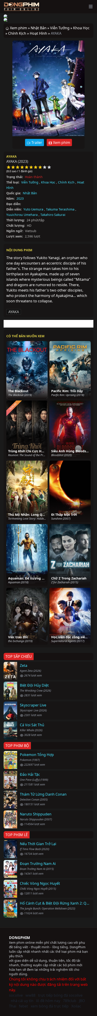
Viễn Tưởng (29, 182)
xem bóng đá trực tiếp (50, 1006)
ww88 (30, 995)
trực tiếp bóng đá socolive (60, 995)
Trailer (36, 142)
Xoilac (76, 1006)
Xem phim (61, 142)
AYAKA (11, 156)
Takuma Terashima (60, 209)
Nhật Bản (30, 193)
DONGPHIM (19, 937)
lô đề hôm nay (48, 1000)
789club (69, 1000)
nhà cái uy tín (22, 1000)
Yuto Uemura (33, 209)
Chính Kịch (66, 182)
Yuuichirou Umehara (22, 215)
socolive (16, 995)
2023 (20, 198)
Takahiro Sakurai (52, 215)
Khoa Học (48, 182)
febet (23, 1006)
